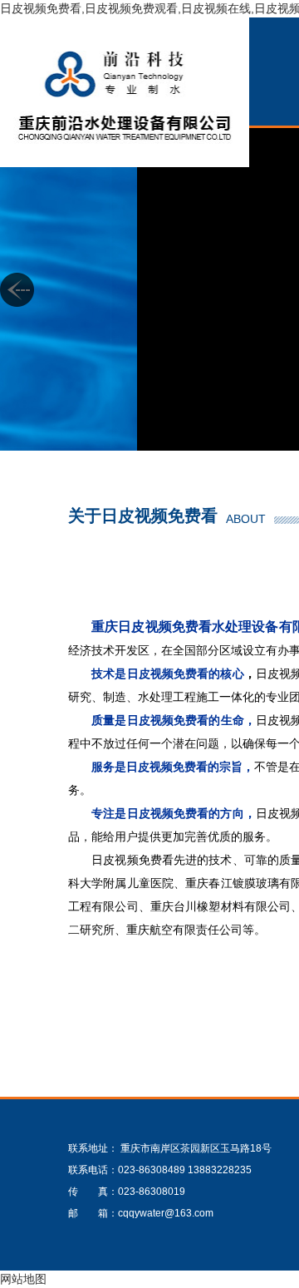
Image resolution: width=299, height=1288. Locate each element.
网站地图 (23, 1279)
